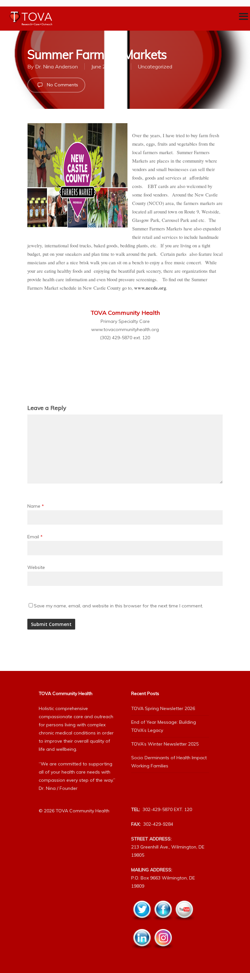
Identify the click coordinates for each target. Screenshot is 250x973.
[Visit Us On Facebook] (163, 924)
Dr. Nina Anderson (56, 66)
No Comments (62, 85)
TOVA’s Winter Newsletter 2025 (165, 744)
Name (35, 506)
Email (35, 537)
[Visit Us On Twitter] (141, 924)
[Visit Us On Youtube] (184, 924)
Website (36, 567)
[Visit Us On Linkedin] (141, 952)
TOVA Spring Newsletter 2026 (163, 708)
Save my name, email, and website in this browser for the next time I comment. (118, 606)
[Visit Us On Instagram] (163, 952)
